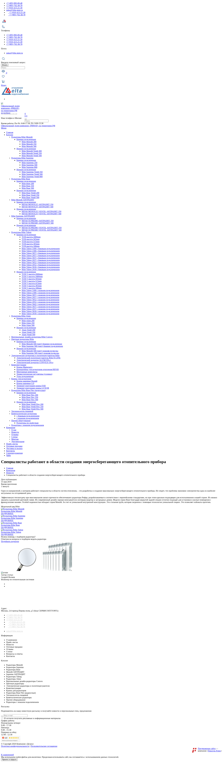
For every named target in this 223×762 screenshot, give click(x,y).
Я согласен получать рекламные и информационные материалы (32, 718)
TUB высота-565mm (30, 239)
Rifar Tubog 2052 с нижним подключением (40, 302)
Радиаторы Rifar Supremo (22, 158)
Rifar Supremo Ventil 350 (32, 172)
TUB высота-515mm (30, 242)
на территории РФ (10, 108)
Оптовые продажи (14, 446)
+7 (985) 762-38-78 (14, 5)
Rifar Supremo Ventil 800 (32, 176)
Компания (10, 427)
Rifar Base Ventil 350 (30, 195)
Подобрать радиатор (10, 541)
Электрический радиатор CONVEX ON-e (35, 362)
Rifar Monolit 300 (29, 142)
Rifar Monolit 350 (29, 144)
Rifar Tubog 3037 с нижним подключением (40, 307)
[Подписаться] (2, 716)
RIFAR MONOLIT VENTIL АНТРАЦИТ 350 (41, 211)
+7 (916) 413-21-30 (14, 8)
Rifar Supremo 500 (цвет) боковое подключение (42, 346)
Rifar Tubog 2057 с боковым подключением (41, 255)
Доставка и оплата (14, 448)
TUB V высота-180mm (32, 288)
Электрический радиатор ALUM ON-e (34, 360)
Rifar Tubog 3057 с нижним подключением (40, 295)
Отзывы (14, 434)
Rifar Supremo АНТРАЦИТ (23, 216)
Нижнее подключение (26, 149)
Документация (17, 441)
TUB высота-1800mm (31, 237)
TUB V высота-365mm (32, 286)
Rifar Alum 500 (28, 325)
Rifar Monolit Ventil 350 (32, 153)
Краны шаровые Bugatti (27, 381)
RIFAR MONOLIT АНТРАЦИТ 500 (37, 207)
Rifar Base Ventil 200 (30, 193)
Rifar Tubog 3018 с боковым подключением (41, 267)
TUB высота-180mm (30, 246)
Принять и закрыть (9, 760)
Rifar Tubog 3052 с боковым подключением (41, 262)
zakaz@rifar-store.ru (14, 10)
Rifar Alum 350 (28, 323)
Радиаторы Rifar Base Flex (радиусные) (28, 390)
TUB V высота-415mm (32, 283)
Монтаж (15, 439)
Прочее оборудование (21, 420)
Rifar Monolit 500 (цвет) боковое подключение (42, 344)
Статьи (14, 437)
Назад (3, 85)
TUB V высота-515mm (32, 281)
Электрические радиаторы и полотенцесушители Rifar (35, 355)
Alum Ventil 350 (28, 332)
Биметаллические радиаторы (24, 414)
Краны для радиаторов (21, 379)
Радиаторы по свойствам (27, 423)
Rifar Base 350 (28, 186)
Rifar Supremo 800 (29, 167)
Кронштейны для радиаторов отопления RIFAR (38, 369)
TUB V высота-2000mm (32, 274)
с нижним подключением (28, 418)
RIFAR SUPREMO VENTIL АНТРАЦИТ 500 (42, 230)
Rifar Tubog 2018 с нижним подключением (40, 314)
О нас (13, 430)
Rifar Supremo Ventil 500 (32, 174)
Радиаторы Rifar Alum (21, 316)
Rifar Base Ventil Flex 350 (32, 407)
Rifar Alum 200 (28, 321)
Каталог (9, 135)
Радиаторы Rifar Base (20, 179)
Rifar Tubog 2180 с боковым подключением (41, 251)
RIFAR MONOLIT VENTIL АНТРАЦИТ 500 (41, 214)
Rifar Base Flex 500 (30, 400)
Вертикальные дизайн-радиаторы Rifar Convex (32, 337)
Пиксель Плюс (214, 751)
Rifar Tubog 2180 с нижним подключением (40, 293)
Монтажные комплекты (27, 372)
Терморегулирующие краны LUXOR (33, 388)
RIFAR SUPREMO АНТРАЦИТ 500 (38, 223)
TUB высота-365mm (30, 244)
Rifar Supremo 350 (29, 163)
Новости (15, 432)
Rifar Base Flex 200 (30, 395)
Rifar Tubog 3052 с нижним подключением (40, 300)
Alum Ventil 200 (28, 330)
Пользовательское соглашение (44, 746)
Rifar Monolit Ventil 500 (32, 156)
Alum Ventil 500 (28, 334)
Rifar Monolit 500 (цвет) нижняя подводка (40, 351)
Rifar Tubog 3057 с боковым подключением (41, 253)
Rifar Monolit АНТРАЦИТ (22, 200)
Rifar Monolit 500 (29, 146)
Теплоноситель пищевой (22, 411)
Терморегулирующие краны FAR (31, 386)
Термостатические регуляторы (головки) (34, 374)
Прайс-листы (12, 444)
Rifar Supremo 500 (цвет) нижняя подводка (40, 353)
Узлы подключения (25, 376)
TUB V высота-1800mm (32, 276)
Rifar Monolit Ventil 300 (32, 151)
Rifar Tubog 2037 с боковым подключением (41, 260)
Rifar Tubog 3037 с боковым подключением (41, 258)
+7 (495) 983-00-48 (14, 3)
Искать (4, 65)
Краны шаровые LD (25, 383)
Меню (3, 128)
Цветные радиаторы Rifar (22, 339)
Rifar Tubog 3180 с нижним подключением (40, 290)
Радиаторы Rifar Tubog (21, 232)
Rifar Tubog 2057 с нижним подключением (40, 297)
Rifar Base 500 (28, 188)
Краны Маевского (24, 367)
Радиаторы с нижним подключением (27, 425)
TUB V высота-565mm (32, 279)
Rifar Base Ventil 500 (30, 197)
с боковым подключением (28, 416)
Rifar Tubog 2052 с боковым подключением (41, 265)
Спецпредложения (14, 453)
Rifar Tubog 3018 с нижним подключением (40, 311)
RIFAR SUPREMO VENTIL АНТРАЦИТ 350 (42, 228)
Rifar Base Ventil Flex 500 (32, 409)
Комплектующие (18, 365)
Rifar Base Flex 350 (30, 397)
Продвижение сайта (207, 748)
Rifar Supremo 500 (29, 165)
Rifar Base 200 (28, 183)
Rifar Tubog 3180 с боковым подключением (41, 249)
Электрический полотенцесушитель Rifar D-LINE (39, 358)
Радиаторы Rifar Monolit (22, 137)
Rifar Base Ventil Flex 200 (32, 404)
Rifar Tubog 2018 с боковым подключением (41, 269)
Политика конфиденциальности (15, 746)
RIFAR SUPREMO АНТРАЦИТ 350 (38, 221)
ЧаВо (8, 455)
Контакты (10, 451)
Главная (9, 132)
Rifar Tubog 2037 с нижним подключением (40, 309)
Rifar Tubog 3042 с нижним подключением (40, 304)
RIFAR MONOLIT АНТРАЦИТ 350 (37, 204)
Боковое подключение (26, 139)
